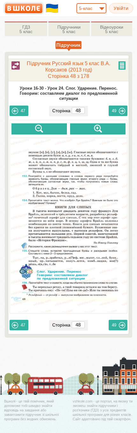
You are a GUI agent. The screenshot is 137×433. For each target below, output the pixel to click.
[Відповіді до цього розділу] (15, 65)
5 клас (25, 29)
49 (114, 110)
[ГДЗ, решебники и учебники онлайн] (24, 8)
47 (23, 110)
